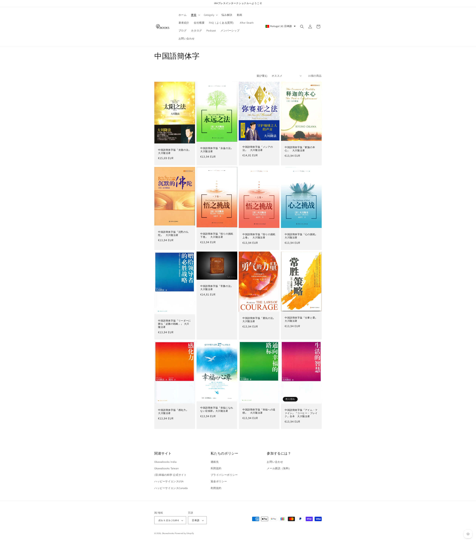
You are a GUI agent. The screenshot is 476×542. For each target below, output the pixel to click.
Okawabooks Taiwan (166, 468)
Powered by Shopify (184, 533)
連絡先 (215, 461)
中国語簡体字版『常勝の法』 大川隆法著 (217, 288)
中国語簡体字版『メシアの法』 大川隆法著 (257, 149)
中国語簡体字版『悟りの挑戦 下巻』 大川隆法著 (217, 235)
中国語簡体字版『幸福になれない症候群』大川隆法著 (216, 409)
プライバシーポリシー (224, 475)
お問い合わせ (275, 461)
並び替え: (262, 75)
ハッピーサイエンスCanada (171, 488)
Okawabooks (168, 533)
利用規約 (216, 468)
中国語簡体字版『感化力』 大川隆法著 (174, 412)
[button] (195, 15)
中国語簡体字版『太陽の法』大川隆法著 (174, 151)
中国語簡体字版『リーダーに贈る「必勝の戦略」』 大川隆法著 (174, 324)
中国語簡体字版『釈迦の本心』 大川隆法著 (300, 149)
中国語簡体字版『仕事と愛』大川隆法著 (301, 319)
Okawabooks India (165, 461)
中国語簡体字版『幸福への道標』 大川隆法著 (258, 411)
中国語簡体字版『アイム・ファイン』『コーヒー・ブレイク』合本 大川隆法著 (301, 413)
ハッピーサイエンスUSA (169, 481)
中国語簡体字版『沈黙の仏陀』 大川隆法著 (173, 234)
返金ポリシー (219, 481)
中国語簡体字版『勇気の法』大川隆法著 (258, 320)
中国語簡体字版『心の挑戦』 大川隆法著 (301, 236)
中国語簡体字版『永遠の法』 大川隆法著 (217, 150)
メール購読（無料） (279, 468)
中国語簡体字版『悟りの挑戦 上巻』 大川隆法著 (259, 236)
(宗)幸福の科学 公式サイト (170, 475)
